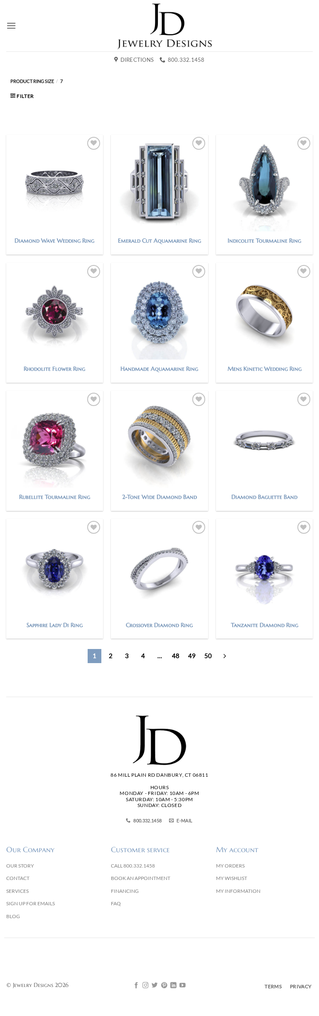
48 (175, 655)
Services (17, 891)
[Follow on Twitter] (155, 985)
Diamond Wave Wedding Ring (54, 240)
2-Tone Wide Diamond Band (159, 497)
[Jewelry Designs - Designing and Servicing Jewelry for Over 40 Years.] (164, 25)
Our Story (20, 866)
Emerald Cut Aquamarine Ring (159, 240)
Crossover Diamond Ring (159, 625)
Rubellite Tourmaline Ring (54, 497)
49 (192, 655)
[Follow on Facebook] (136, 985)
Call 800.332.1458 (133, 866)
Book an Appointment (140, 878)
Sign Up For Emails (30, 903)
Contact (17, 878)
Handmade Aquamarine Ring (159, 368)
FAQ (116, 903)
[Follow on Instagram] (145, 985)
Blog (13, 916)
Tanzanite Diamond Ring (264, 625)
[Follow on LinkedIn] (173, 985)
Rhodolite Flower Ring (54, 368)
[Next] (225, 656)
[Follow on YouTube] (182, 985)
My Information (238, 891)
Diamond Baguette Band (264, 497)
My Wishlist (231, 878)
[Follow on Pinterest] (164, 985)
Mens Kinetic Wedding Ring (265, 368)
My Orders (230, 866)
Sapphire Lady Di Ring (55, 625)
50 (208, 655)
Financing (125, 891)
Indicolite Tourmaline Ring (264, 240)
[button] (11, 25)
